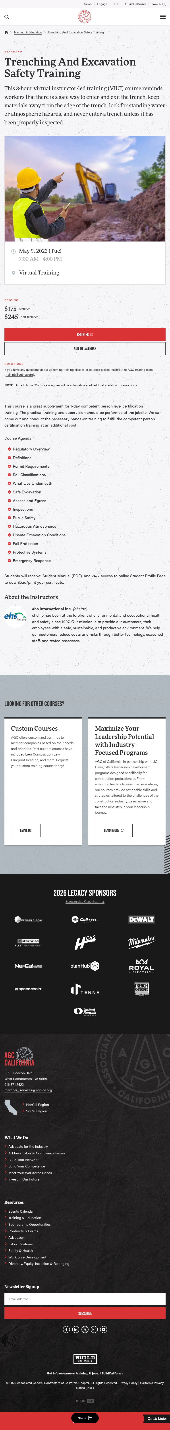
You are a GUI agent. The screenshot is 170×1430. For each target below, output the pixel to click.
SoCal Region (36, 1110)
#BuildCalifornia (135, 4)
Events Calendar (21, 1211)
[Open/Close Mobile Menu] (163, 16)
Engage (102, 4)
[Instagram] (94, 1329)
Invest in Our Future (23, 1179)
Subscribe (85, 1313)
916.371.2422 (14, 1084)
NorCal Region (37, 1104)
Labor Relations (20, 1243)
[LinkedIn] (75, 1329)
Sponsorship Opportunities (85, 902)
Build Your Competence (26, 1166)
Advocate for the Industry (28, 1146)
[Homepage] (84, 16)
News (88, 4)
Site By (81, 1401)
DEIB (115, 4)
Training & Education (28, 32)
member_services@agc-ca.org (28, 1089)
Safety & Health (20, 1250)
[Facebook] (66, 1329)
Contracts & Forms (23, 1230)
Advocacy (16, 1237)
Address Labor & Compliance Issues (36, 1153)
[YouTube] (103, 1329)
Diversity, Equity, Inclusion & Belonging (38, 1263)
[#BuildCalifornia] (85, 1359)
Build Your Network (23, 1159)
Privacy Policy (127, 1382)
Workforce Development (27, 1257)
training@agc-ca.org (19, 374)
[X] (85, 1329)
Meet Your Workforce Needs (30, 1172)
